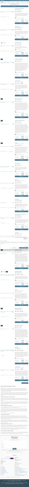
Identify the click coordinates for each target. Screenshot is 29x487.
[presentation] (13, 12)
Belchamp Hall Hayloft (18, 271)
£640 (22, 136)
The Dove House (17, 163)
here (7, 422)
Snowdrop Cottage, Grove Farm (19, 120)
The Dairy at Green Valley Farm (19, 8)
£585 (22, 360)
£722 (22, 362)
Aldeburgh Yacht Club (17, 467)
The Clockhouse (17, 80)
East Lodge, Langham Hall (19, 98)
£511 (22, 192)
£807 (22, 115)
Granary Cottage (17, 366)
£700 (22, 76)
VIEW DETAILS (21, 23)
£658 (22, 37)
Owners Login (8, 480)
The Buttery (16, 347)
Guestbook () (11, 151)
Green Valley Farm (20, 216)
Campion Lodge (17, 26)
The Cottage (17, 232)
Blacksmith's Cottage (18, 42)
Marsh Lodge (19, 181)
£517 (22, 283)
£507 (22, 301)
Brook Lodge (17, 199)
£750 (22, 21)
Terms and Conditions (18, 480)
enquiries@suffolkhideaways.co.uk (6, 458)
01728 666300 (2, 0)
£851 (22, 156)
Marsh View (16, 179)
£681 (22, 92)
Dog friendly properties (4, 470)
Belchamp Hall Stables (18, 308)
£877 (22, 54)
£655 (22, 284)
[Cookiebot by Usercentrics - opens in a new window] (23, 238)
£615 (22, 114)
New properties (3, 467)
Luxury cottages (3, 469)
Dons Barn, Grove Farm (18, 249)
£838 (22, 94)
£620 (22, 303)
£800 (22, 138)
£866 (22, 378)
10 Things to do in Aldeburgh (18, 469)
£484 (22, 52)
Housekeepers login (13, 480)
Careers (4, 480)
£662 (22, 320)
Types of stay (2, 473)
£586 (22, 173)
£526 (22, 377)
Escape (16, 289)
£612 (22, 20)
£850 (22, 174)
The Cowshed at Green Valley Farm (20, 214)
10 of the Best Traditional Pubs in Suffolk (19, 470)
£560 (22, 74)
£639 (22, 194)
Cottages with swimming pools (4, 472)
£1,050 (22, 158)
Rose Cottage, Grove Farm (19, 325)
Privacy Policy (23, 480)
